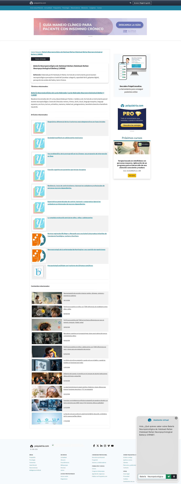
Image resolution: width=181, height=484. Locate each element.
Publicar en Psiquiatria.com (99, 476)
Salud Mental (33, 465)
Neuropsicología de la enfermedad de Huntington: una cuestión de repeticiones (76, 250)
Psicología (65, 8)
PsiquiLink (95, 460)
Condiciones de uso (128, 481)
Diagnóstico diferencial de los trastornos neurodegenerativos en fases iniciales (76, 122)
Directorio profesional (98, 457)
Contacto (125, 468)
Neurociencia (75, 8)
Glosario (38, 52)
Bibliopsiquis (64, 465)
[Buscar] (130, 2)
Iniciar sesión (64, 476)
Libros (62, 470)
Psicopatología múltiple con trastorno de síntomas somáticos (70, 266)
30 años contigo (127, 457)
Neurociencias (33, 468)
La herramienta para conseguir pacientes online (131, 89)
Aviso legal (126, 474)
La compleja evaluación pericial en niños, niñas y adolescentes (70, 218)
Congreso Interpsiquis (98, 471)
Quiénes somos (127, 460)
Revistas (63, 468)
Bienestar (84, 8)
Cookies (125, 479)
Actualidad (48, 8)
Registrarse (64, 479)
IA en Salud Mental (36, 8)
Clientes (125, 462)
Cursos (99, 8)
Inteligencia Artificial (35, 470)
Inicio (33, 52)
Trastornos (32, 462)
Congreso (92, 8)
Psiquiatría (57, 8)
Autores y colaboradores (99, 462)
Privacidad (126, 476)
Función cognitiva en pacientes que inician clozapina (67, 170)
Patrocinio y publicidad (129, 465)
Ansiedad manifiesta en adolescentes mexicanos (65, 138)
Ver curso (132, 175)
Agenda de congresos (98, 474)
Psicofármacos (65, 462)
